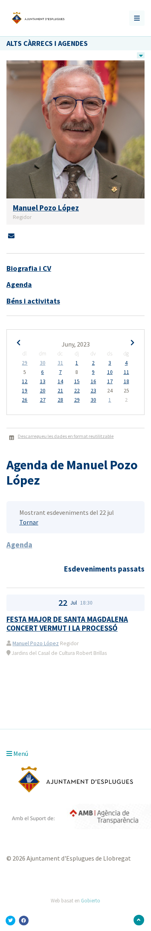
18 (126, 381)
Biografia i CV (28, 268)
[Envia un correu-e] (11, 235)
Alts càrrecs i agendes (47, 43)
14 (60, 381)
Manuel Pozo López (35, 643)
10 (110, 372)
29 (24, 363)
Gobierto (90, 900)
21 (60, 391)
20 (43, 391)
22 (77, 391)
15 (77, 381)
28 (60, 400)
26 (24, 400)
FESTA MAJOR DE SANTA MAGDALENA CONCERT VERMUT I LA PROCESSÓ (67, 624)
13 (43, 381)
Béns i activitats (33, 301)
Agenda (19, 284)
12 (24, 381)
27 (43, 400)
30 (43, 363)
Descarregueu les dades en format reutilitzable (66, 436)
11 (126, 372)
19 (24, 391)
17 (110, 381)
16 (93, 381)
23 (93, 391)
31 (60, 363)
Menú (20, 753)
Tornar (28, 522)
